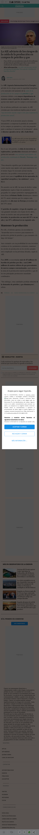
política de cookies (12, 413)
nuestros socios (30, 395)
